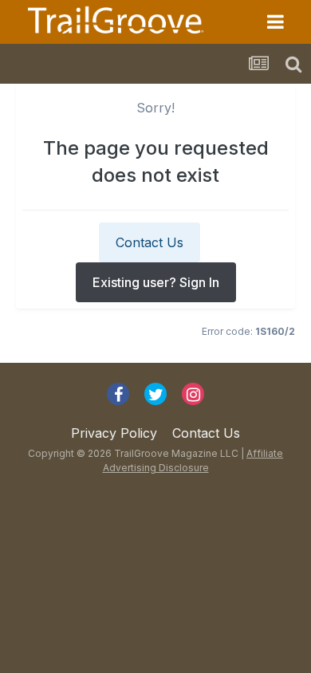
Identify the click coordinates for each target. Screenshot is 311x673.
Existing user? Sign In (156, 282)
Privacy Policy (114, 433)
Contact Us (149, 242)
